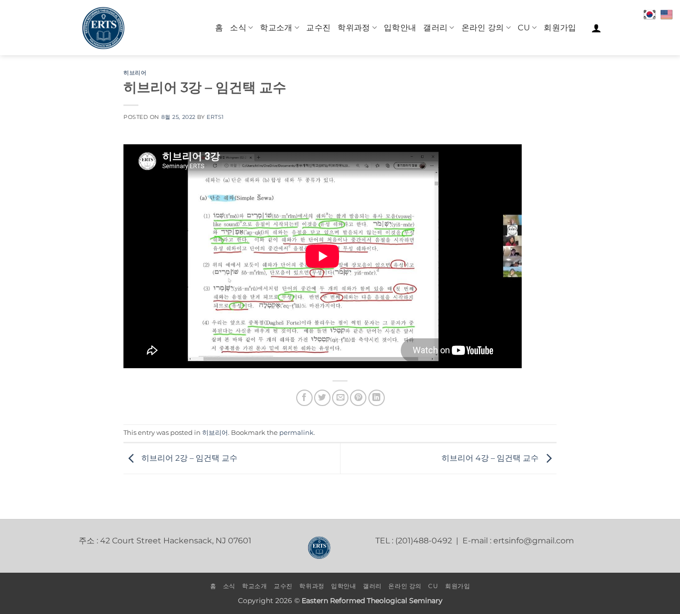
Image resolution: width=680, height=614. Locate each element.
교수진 (318, 27)
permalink (296, 432)
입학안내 (400, 27)
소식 (238, 27)
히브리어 (134, 72)
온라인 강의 (482, 27)
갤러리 (435, 27)
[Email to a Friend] (340, 398)
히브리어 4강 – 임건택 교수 (491, 458)
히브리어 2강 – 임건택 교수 (188, 458)
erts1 (215, 116)
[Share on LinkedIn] (376, 398)
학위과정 (354, 27)
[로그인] (596, 28)
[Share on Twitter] (322, 398)
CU (524, 27)
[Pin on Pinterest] (358, 398)
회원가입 (560, 27)
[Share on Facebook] (304, 398)
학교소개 (276, 27)
